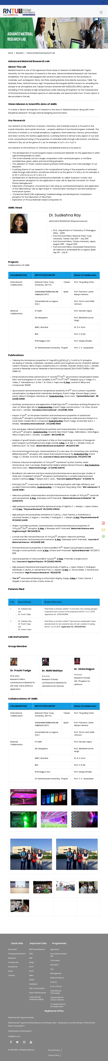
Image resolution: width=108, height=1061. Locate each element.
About (10, 971)
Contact (11, 975)
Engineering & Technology (55, 992)
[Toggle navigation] (101, 11)
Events (31, 980)
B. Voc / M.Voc (56, 986)
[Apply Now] (103, 523)
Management (55, 973)
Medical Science (57, 978)
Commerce (55, 960)
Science (53, 982)
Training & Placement (16, 954)
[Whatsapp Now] (103, 536)
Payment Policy (54, 1050)
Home (10, 53)
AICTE (31, 971)
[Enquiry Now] (103, 530)
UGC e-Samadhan (37, 988)
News (31, 975)
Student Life (12, 967)
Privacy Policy (54, 1055)
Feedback (33, 984)
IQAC (31, 954)
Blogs (31, 962)
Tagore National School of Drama (57, 998)
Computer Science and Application (57, 1005)
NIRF (31, 958)
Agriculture (54, 949)
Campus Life (13, 962)
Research (20, 53)
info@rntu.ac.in (14, 1036)
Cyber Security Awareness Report (36, 998)
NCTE (31, 967)
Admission (12, 949)
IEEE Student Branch (37, 949)
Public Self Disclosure (37, 993)
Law (51, 969)
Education (54, 965)
